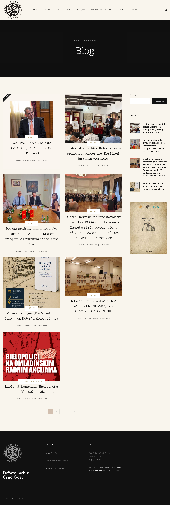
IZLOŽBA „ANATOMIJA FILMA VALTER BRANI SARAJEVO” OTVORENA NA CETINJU (93, 306)
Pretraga (133, 95)
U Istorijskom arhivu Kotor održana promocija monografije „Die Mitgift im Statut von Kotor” (93, 153)
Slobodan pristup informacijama (70, 10)
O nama (46, 10)
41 (74, 412)
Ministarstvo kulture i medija (57, 461)
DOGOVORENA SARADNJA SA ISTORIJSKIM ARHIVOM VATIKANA (31, 148)
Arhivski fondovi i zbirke (103, 10)
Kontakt (135, 10)
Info (122, 10)
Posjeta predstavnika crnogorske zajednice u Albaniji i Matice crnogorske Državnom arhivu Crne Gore (154, 145)
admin (18, 160)
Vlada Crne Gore (52, 453)
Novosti (34, 10)
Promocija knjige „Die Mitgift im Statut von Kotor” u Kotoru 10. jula (153, 186)
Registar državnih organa (55, 468)
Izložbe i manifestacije (31, 381)
